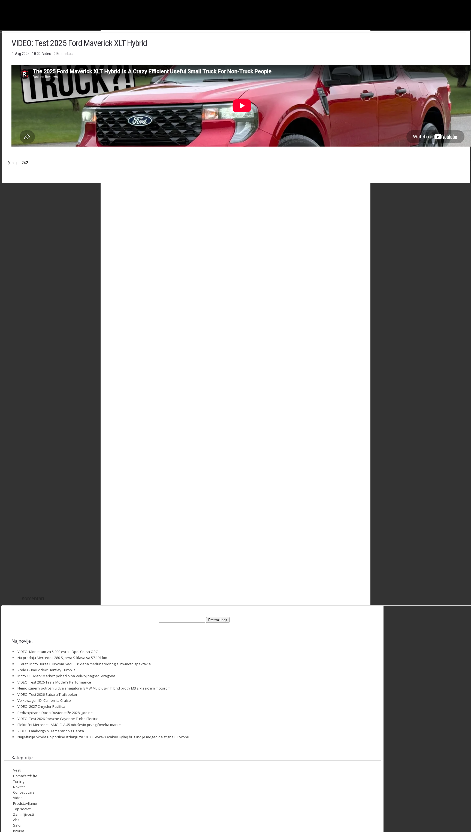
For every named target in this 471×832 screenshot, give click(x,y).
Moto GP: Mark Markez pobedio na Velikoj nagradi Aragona (66, 675)
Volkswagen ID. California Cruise (44, 700)
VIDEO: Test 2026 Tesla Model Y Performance (54, 682)
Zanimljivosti (23, 814)
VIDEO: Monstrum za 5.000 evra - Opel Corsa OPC (57, 651)
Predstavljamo (25, 803)
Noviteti (19, 786)
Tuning (18, 781)
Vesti (17, 770)
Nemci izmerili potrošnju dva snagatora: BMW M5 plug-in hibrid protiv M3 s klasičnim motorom (94, 688)
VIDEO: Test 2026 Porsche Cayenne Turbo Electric (57, 718)
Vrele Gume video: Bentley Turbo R (46, 669)
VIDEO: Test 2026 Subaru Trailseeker (47, 694)
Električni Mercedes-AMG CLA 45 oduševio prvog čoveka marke (69, 724)
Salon (18, 825)
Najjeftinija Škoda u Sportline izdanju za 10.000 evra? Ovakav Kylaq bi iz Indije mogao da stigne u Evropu (103, 736)
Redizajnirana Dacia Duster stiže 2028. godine (55, 712)
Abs (16, 819)
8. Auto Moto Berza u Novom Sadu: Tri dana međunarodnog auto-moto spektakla (84, 663)
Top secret (22, 808)
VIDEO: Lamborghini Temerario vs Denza (50, 730)
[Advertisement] (242, 241)
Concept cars (24, 792)
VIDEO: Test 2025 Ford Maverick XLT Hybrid (79, 43)
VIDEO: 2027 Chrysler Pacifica (41, 706)
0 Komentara (63, 53)
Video (47, 53)
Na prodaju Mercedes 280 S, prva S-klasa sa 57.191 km (62, 657)
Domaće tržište (25, 775)
